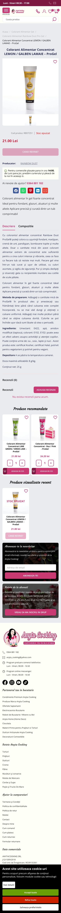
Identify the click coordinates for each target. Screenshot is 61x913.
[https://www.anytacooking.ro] (18, 11)
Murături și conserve (11, 773)
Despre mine (8, 823)
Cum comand (8, 828)
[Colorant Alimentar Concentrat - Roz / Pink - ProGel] (45, 428)
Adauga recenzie (46, 389)
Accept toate (30, 892)
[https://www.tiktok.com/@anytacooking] (25, 682)
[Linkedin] (38, 190)
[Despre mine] (58, 3)
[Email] (45, 190)
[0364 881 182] (50, 3)
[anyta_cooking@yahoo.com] (55, 3)
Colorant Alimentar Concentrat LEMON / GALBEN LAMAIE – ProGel (16, 520)
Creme (5, 764)
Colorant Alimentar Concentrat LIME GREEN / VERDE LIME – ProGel (16, 447)
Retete (5, 815)
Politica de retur (9, 810)
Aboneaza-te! (30, 575)
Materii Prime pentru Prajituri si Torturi (20, 727)
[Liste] (50, 11)
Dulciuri (5, 760)
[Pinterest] (30, 190)
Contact (5, 819)
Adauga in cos (17, 471)
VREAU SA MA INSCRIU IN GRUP (30, 612)
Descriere (8, 226)
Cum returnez (8, 837)
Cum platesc (8, 832)
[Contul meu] (44, 11)
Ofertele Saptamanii (11, 706)
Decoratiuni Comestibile (13, 736)
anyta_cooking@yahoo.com (19, 657)
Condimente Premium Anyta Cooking (19, 697)
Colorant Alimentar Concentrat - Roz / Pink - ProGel (45, 446)
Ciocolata (6, 723)
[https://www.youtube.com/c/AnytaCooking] (18, 682)
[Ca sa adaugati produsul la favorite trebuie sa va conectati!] (55, 62)
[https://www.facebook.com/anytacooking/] (5, 682)
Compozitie (25, 226)
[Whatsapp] (23, 190)
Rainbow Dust (28, 163)
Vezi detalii (8, 884)
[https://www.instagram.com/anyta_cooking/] (11, 682)
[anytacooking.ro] (30, 638)
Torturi (5, 751)
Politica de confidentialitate (14, 806)
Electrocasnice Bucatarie (13, 710)
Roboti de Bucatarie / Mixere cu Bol (18, 714)
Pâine (4, 769)
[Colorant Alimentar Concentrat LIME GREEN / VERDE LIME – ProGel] (16, 428)
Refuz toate (30, 899)
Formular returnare (11, 841)
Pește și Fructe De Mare (13, 786)
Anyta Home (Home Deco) (14, 719)
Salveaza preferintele (30, 907)
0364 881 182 (35, 183)
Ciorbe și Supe (8, 782)
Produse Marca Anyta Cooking (16, 701)
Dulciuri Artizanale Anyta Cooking (17, 732)
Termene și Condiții (11, 801)
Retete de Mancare (11, 778)
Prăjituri (6, 756)
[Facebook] (16, 190)
